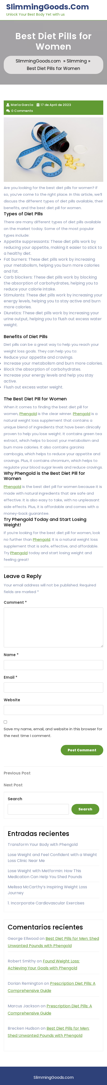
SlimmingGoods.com (47, 6)
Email (10, 677)
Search (15, 799)
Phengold (28, 413)
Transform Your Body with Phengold (43, 844)
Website (12, 699)
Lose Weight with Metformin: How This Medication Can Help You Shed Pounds (45, 874)
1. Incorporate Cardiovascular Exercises (46, 903)
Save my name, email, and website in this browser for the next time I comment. (53, 732)
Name (11, 654)
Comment (15, 602)
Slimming (77, 61)
